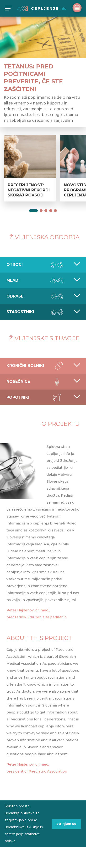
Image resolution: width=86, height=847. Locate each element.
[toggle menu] (7, 8)
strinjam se (66, 824)
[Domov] (41, 8)
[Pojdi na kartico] (33, 210)
